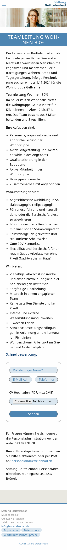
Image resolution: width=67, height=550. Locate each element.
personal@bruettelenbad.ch (32, 461)
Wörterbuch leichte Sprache (20, 534)
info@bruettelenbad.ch (15, 526)
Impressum (11, 530)
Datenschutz (31, 530)
